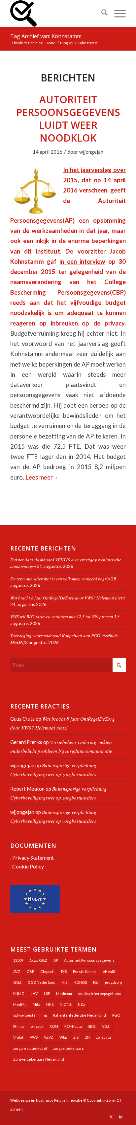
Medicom (64, 993)
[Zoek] (101, 13)
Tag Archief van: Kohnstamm (46, 36)
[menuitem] (101, 13)
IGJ (96, 982)
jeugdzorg (113, 982)
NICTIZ (66, 1004)
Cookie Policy (28, 866)
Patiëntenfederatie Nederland (79, 1015)
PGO (116, 1015)
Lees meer (39, 477)
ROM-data (73, 1026)
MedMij (19, 1004)
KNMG (18, 993)
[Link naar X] (111, 1117)
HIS (64, 982)
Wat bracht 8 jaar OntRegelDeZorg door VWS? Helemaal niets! (67, 598)
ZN (87, 1037)
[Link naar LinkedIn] (121, 1117)
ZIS (76, 1037)
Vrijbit (18, 1037)
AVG (16, 971)
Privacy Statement (33, 857)
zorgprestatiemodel (30, 1048)
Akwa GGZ (38, 960)
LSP (47, 993)
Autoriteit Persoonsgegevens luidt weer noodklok (68, 119)
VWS (34, 1037)
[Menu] (117, 13)
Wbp (63, 1037)
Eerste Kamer (84, 971)
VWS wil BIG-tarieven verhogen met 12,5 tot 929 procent (61, 616)
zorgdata (103, 1037)
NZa (81, 1004)
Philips (18, 1026)
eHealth (110, 971)
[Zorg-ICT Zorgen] (56, 13)
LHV (34, 993)
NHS (49, 1004)
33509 (18, 960)
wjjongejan (91, 152)
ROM (54, 1026)
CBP (30, 971)
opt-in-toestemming (30, 1015)
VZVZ (48, 1037)
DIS (64, 971)
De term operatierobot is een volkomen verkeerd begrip (60, 578)
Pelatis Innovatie (68, 1100)
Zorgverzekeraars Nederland (38, 1059)
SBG (92, 1026)
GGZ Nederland (41, 982)
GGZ (17, 982)
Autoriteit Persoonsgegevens (89, 960)
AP (55, 960)
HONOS (80, 982)
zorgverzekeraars (68, 1048)
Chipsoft (47, 971)
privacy (37, 1026)
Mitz (36, 1004)
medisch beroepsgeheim (99, 993)
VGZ (106, 1026)
